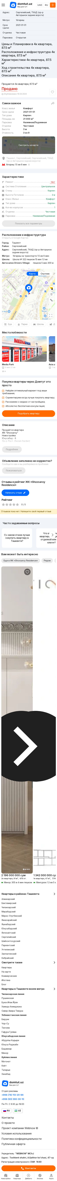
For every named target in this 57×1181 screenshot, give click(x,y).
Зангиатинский (9, 954)
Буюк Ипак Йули (10, 1002)
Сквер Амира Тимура (12, 1011)
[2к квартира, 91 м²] (17, 879)
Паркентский (8, 945)
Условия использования (16, 1133)
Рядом (47, 560)
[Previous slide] (4, 534)
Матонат (6, 1061)
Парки (24, 324)
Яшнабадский (8, 924)
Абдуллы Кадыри (10, 1040)
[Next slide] (52, 534)
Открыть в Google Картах (15, 238)
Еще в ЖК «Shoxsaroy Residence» (21, 560)
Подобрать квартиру (28, 413)
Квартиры (7, 967)
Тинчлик (6, 1027)
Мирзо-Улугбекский (12, 916)
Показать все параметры (28, 223)
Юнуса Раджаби (10, 1044)
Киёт (4, 1065)
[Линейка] (51, 300)
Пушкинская (8, 998)
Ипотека (6, 980)
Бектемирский (9, 903)
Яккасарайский (9, 920)
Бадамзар (7, 1048)
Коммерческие (9, 976)
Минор (5, 1053)
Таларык (6, 1070)
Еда (10, 324)
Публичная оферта (13, 1144)
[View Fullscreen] (51, 315)
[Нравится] (52, 92)
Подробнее (12, 449)
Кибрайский (8, 958)
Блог (4, 984)
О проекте (8, 1122)
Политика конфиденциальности (21, 1138)
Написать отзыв (13, 492)
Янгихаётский (8, 932)
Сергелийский (9, 937)
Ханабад (6, 1074)
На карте (6, 971)
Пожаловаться (14, 470)
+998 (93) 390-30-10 (13, 1099)
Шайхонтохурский (11, 941)
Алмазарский (8, 899)
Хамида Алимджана (12, 1006)
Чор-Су (5, 1023)
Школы (40, 324)
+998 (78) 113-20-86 (13, 1095)
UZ (19, 1110)
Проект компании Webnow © (20, 1128)
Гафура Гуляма (9, 1032)
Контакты (30, 1168)
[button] (3, 371)
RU (46, 5)
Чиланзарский (9, 907)
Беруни (5, 1019)
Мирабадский (8, 911)
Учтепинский (8, 949)
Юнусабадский (9, 928)
